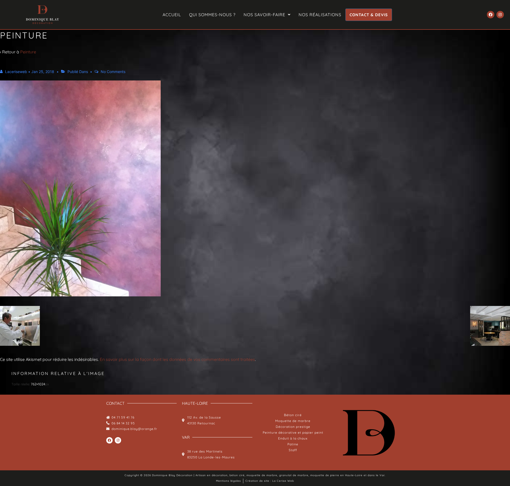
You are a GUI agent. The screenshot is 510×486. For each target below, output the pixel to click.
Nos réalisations (320, 14)
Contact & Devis (369, 14)
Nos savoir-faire (264, 14)
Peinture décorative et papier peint (293, 432)
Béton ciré (293, 415)
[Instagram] (500, 14)
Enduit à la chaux (293, 438)
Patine (292, 444)
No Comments (113, 71)
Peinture (28, 51)
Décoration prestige (293, 427)
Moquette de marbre (293, 421)
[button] (267, 14)
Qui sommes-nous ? (212, 14)
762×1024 (38, 384)
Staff (293, 450)
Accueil (172, 14)
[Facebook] (490, 14)
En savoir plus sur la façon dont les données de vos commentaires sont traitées (177, 359)
